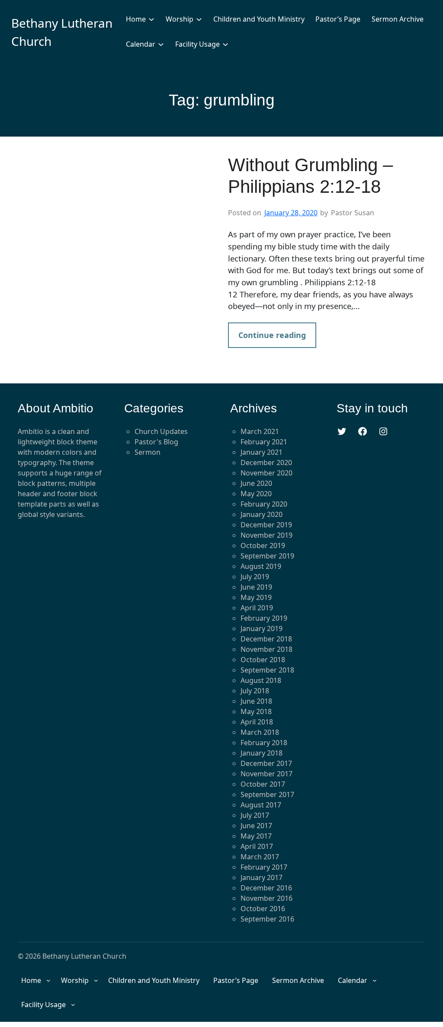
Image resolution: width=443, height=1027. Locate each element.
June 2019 (256, 587)
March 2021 (260, 431)
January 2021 (261, 452)
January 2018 (261, 753)
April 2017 (257, 846)
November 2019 (266, 535)
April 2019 (257, 607)
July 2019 (255, 576)
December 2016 (266, 888)
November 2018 (266, 649)
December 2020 (266, 462)
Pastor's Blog (156, 442)
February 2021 (264, 442)
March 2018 (260, 732)
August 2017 (261, 805)
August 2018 (261, 680)
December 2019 (266, 524)
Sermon (148, 452)
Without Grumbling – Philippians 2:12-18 (310, 176)
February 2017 (264, 867)
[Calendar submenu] (161, 44)
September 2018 (267, 670)
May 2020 (256, 493)
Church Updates (161, 431)
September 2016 (267, 919)
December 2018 (266, 639)
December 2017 (266, 763)
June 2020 (256, 483)
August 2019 (261, 566)
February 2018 (264, 742)
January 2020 (261, 514)
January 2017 (261, 877)
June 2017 (256, 825)
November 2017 (266, 773)
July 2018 (255, 690)
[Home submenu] (151, 19)
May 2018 (256, 711)
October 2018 (263, 659)
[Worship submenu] (199, 19)
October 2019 (263, 545)
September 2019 (267, 556)
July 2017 (255, 815)
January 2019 (261, 628)
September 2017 (267, 794)
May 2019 (256, 597)
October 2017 (263, 784)
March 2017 (260, 856)
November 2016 (266, 898)
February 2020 (264, 504)
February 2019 (264, 618)
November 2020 (266, 473)
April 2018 (257, 722)
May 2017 (256, 836)
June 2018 (256, 701)
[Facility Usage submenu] (225, 44)
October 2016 (263, 908)
